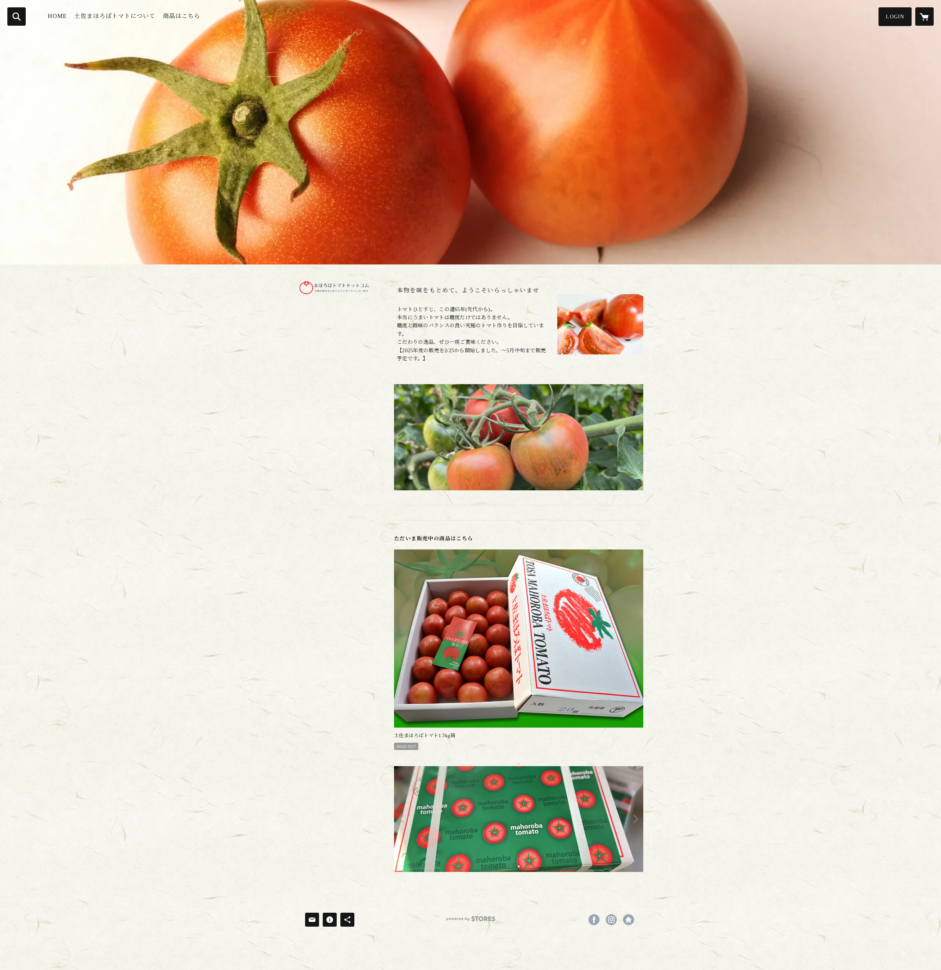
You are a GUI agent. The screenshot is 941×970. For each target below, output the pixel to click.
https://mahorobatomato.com (628, 919)
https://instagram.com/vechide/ (611, 919)
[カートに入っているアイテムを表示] (924, 16)
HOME (57, 16)
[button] (895, 16)
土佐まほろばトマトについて (114, 16)
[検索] (16, 16)
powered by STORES (470, 921)
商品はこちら (181, 16)
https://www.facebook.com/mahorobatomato (594, 919)
